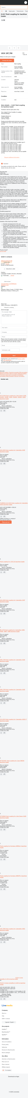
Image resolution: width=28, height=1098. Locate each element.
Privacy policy (5, 1044)
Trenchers (2, 375)
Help (3, 1016)
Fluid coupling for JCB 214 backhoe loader (12, 561)
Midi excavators (13, 373)
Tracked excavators (14, 372)
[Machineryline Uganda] (10, 2)
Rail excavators (10, 376)
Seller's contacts (6, 1018)
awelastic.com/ (5, 285)
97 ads (7, 263)
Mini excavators (23, 372)
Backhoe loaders (4, 372)
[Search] (25, 7)
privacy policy (21, 358)
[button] (25, 2)
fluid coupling (17, 63)
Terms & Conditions (6, 1041)
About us (4, 1013)
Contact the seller (7, 60)
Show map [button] (3, 303)
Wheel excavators (4, 373)
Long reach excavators (11, 375)
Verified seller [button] (7, 262)
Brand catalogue (6, 1052)
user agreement (7, 360)
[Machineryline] (6, 11)
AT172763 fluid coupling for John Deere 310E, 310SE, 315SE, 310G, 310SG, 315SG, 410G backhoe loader (13, 397)
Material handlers (22, 373)
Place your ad (5, 522)
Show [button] (12, 275)
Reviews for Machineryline (8, 1049)
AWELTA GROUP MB (6, 260)
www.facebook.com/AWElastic (9, 283)
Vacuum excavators (19, 376)
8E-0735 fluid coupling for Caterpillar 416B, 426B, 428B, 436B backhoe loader (12, 630)
